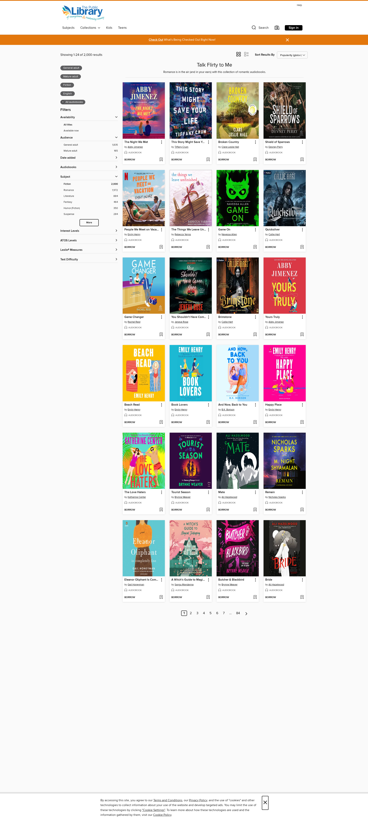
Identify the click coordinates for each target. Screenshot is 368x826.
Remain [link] (270, 492)
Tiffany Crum (181, 147)
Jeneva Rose (181, 321)
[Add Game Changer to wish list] (161, 334)
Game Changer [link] (134, 317)
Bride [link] (268, 580)
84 (238, 613)
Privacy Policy (198, 800)
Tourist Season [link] (181, 492)
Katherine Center (137, 497)
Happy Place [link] (273, 405)
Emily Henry (134, 234)
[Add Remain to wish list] (302, 509)
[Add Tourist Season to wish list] (208, 509)
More (89, 222)
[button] (259, 28)
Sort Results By (265, 55)
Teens (122, 28)
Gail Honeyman (136, 584)
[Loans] (277, 28)
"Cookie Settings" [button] (153, 810)
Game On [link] (224, 229)
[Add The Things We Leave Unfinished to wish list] (208, 247)
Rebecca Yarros (183, 234)
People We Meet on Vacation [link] (141, 229)
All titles (68, 124)
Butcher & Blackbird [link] (231, 580)
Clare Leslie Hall (230, 147)
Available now (71, 130)
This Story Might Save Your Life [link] (188, 142)
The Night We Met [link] (136, 142)
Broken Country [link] (228, 142)
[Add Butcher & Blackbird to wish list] (255, 597)
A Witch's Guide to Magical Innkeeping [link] (188, 580)
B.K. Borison (228, 409)
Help (299, 5)
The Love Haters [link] (135, 492)
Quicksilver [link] (272, 229)
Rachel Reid (134, 321)
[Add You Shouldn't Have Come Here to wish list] (208, 334)
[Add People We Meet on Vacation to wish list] (161, 247)
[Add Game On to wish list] (255, 247)
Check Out (156, 40)
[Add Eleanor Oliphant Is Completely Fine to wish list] (161, 597)
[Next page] (246, 613)
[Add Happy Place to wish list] (302, 422)
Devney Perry (276, 147)
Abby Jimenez (135, 147)
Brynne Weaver (183, 497)
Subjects (68, 28)
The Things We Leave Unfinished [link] (188, 229)
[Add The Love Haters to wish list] (161, 509)
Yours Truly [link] (272, 317)
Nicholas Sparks (277, 497)
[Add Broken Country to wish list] (255, 159)
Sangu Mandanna (184, 584)
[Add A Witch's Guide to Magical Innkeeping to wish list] (208, 597)
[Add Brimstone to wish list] (255, 334)
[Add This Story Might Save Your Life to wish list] (208, 159)
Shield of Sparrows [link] (277, 142)
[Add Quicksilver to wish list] (302, 247)
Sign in (294, 28)
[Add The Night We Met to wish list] (161, 159)
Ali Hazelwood (229, 497)
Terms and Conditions (167, 800)
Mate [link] (221, 492)
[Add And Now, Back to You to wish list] (255, 422)
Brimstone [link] (225, 317)
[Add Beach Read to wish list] (161, 422)
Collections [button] (89, 28)
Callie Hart (274, 234)
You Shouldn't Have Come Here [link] (188, 317)
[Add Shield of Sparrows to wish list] (302, 159)
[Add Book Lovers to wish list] (208, 422)
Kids (109, 28)
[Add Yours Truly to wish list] (302, 334)
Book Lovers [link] (179, 405)
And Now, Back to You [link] (232, 405)
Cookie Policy (162, 815)
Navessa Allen (229, 234)
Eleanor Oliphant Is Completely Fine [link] (141, 580)
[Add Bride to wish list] (302, 597)
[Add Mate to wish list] (255, 509)
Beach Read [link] (132, 405)
